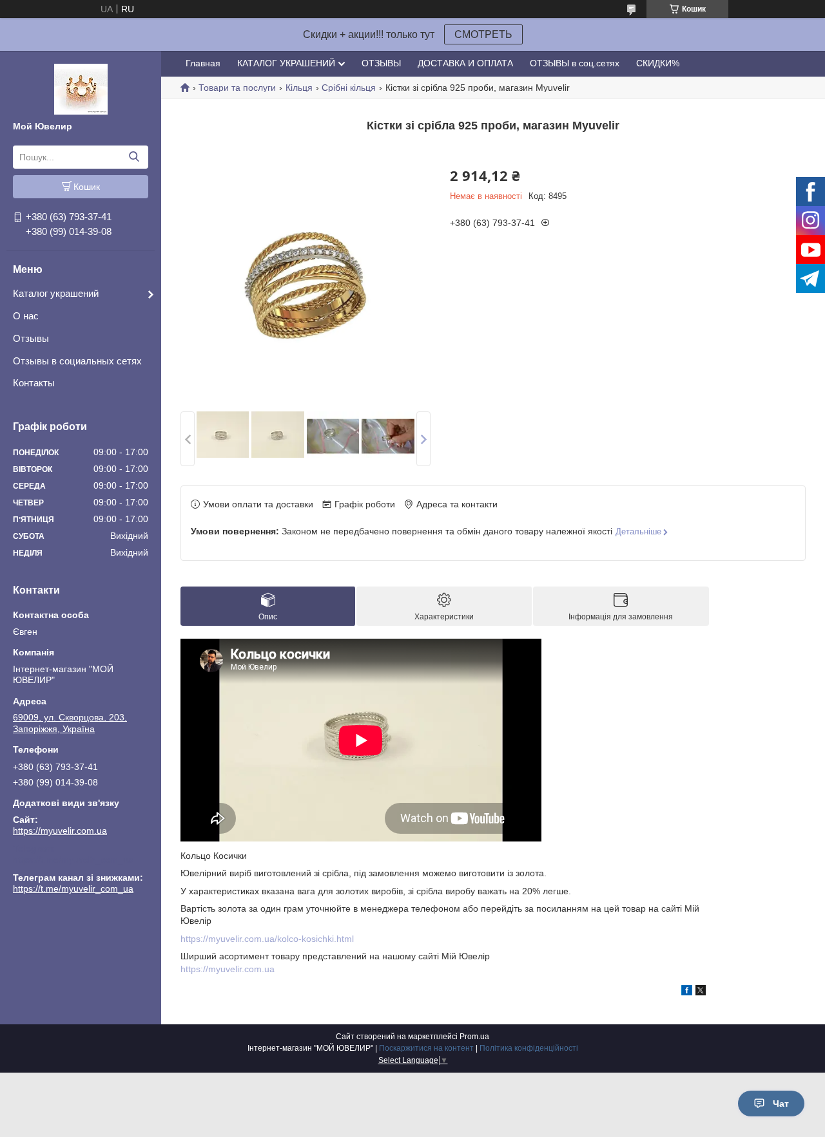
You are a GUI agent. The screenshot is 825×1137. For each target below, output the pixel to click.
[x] (700, 992)
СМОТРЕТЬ (483, 34)
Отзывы (31, 338)
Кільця (299, 87)
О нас (26, 315)
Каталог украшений (56, 293)
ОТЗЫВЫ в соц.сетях (574, 63)
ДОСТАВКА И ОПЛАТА (465, 63)
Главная (203, 63)
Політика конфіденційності (529, 1048)
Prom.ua (474, 1036)
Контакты (34, 382)
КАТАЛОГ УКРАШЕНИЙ (286, 63)
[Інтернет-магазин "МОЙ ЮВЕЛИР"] (81, 88)
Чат (781, 1103)
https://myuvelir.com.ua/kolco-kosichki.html (267, 939)
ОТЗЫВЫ (381, 63)
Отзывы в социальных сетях (77, 360)
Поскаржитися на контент (426, 1048)
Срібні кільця (349, 87)
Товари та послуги (237, 87)
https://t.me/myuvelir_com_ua (73, 859)
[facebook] (686, 992)
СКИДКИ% (657, 63)
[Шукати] (133, 157)
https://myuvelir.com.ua (60, 830)
